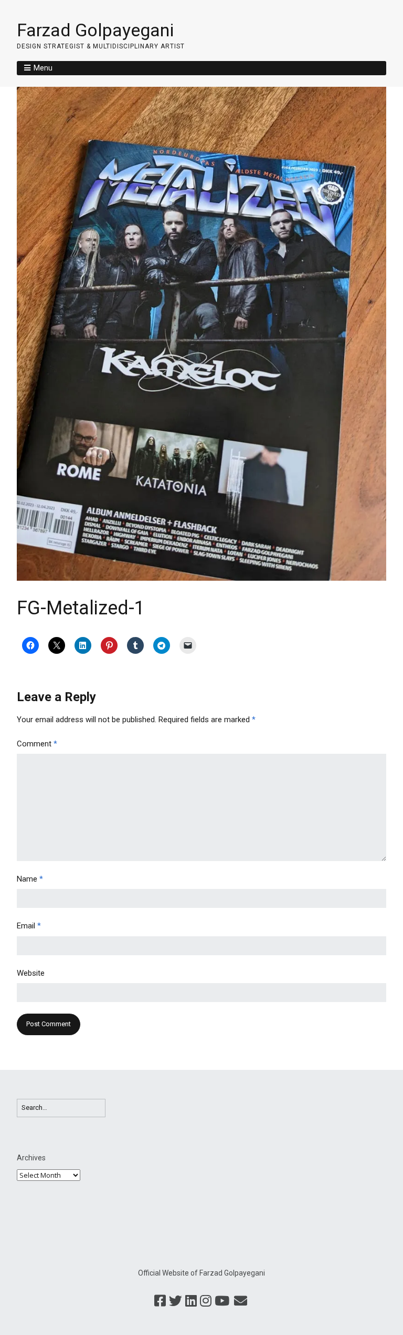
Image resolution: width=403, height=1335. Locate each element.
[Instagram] (205, 1301)
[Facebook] (160, 1301)
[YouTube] (222, 1301)
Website (31, 973)
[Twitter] (175, 1301)
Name (30, 879)
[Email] (240, 1301)
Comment (37, 744)
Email (29, 926)
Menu (43, 68)
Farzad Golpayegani (95, 30)
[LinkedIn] (191, 1301)
